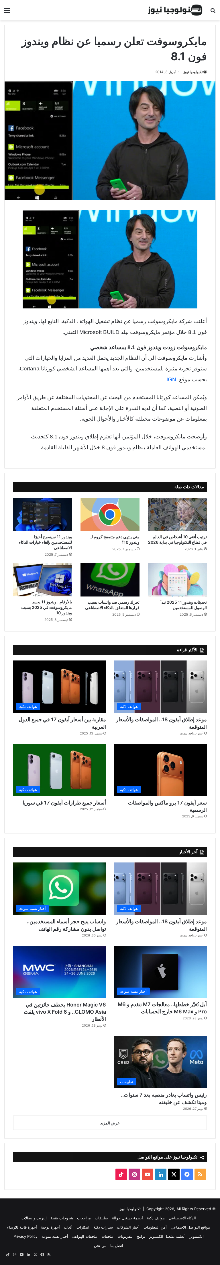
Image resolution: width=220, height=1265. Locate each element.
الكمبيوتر (197, 1236)
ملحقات (107, 1236)
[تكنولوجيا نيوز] (175, 10)
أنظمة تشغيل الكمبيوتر (167, 1236)
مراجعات (84, 1218)
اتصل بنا (116, 1245)
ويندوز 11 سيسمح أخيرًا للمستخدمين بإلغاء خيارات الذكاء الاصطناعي (45, 542)
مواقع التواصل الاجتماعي (190, 1227)
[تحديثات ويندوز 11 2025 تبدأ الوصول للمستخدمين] (177, 579)
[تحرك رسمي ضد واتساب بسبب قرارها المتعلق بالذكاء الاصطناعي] (109, 579)
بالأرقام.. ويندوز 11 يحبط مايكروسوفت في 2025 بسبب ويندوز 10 (46, 607)
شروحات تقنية (62, 1218)
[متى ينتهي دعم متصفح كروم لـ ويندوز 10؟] (109, 514)
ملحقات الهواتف (84, 1236)
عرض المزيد (110, 1123)
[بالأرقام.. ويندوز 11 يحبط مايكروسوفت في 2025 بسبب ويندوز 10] (42, 579)
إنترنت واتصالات (34, 1218)
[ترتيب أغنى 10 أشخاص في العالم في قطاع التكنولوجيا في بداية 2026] (177, 514)
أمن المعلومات (155, 1227)
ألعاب (68, 1227)
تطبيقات (101, 1218)
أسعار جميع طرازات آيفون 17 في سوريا (64, 803)
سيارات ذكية (103, 1227)
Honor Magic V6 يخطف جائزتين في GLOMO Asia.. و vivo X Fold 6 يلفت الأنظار (65, 1012)
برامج (141, 1236)
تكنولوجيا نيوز (193, 72)
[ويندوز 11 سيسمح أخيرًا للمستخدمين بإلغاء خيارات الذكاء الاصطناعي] (42, 514)
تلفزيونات (125, 1236)
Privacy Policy (25, 1236)
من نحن (100, 1245)
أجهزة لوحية (50, 1227)
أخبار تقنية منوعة (55, 1236)
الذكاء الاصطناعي (182, 1218)
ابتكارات (82, 1227)
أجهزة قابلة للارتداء (22, 1227)
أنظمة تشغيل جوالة (127, 1218)
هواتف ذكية (156, 1218)
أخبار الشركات (128, 1227)
